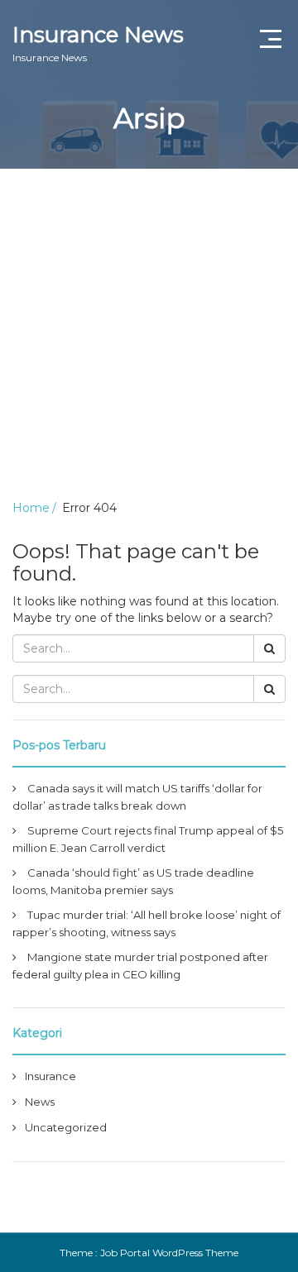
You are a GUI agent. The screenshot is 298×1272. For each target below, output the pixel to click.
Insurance (50, 1076)
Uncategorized (66, 1127)
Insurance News (98, 43)
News (40, 1101)
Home (31, 507)
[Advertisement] (149, 326)
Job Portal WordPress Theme (169, 1252)
